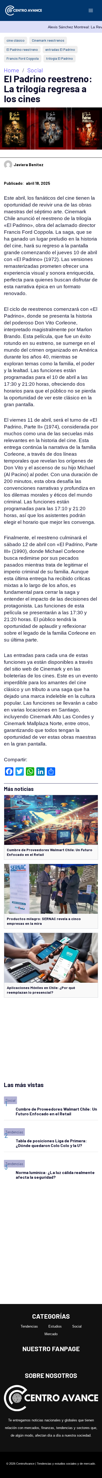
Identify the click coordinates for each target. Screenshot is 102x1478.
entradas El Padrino (60, 49)
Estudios (55, 1326)
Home (11, 70)
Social (35, 70)
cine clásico (16, 40)
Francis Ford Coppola (23, 58)
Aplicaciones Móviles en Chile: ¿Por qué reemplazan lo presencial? (41, 990)
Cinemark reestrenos (48, 40)
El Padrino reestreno (22, 49)
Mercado (51, 1334)
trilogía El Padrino (59, 58)
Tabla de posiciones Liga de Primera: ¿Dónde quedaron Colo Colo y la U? (51, 1143)
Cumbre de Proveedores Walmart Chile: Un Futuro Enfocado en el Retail (56, 1111)
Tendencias (14, 1132)
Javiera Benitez (28, 164)
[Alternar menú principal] (91, 10)
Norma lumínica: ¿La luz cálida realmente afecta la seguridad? (55, 1175)
